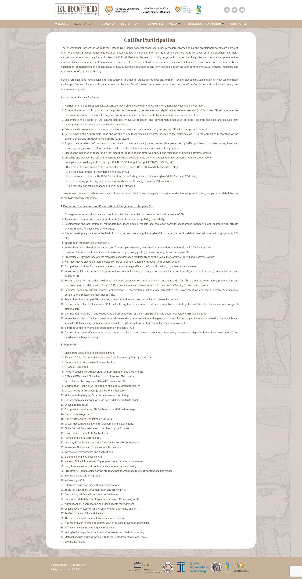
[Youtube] (242, 10)
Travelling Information (203, 23)
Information (129, 23)
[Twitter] (235, 10)
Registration (82, 23)
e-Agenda (108, 23)
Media (173, 23)
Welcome (61, 23)
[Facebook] (227, 10)
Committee (156, 23)
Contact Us (238, 23)
